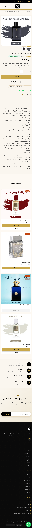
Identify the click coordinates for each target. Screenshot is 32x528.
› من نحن (29, 463)
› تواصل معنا (28, 466)
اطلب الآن (14, 77)
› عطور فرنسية (27, 489)
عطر (24, 12)
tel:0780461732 (25, 501)
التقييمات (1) (20, 104)
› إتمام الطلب (28, 457)
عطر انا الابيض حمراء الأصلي (25, 220)
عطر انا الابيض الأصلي (26, 344)
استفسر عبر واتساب (24, 90)
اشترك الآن (6, 414)
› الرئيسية (29, 448)
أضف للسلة (15, 228)
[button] (28, 524)
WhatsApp (26, 504)
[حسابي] (5, 6)
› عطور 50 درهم (27, 480)
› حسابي (29, 460)
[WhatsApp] (29, 439)
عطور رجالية (21, 95)
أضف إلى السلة (15, 82)
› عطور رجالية (28, 486)
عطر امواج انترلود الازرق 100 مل (24, 304)
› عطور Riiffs (28, 483)
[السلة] (2, 6)
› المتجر (29, 451)
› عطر (30, 477)
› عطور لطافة (28, 492)
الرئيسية (28, 12)
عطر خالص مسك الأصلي (26, 262)
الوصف (28, 104)
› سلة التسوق (28, 454)
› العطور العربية (27, 474)
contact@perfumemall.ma (23, 507)
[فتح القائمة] (29, 6)
